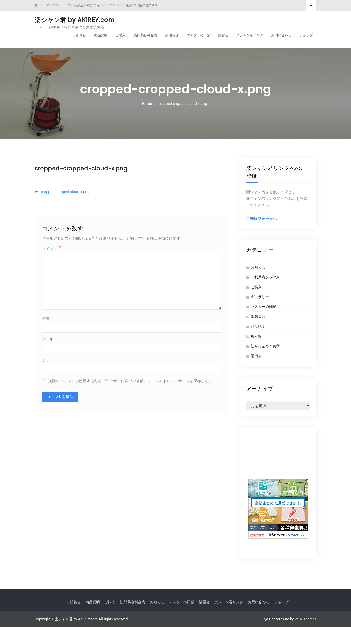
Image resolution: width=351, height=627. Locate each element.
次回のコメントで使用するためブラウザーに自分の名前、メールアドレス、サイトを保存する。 (130, 381)
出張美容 (79, 35)
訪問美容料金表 (145, 35)
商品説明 (100, 35)
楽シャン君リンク (249, 35)
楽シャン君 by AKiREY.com (75, 20)
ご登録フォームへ (261, 218)
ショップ (306, 35)
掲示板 (256, 336)
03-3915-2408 (50, 5)
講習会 (223, 35)
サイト (47, 360)
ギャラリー (260, 297)
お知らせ (172, 35)
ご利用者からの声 (265, 277)
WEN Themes (305, 619)
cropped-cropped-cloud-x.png (81, 168)
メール (47, 339)
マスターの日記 (198, 35)
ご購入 (121, 35)
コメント (49, 248)
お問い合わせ (281, 35)
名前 (45, 318)
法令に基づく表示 (265, 346)
